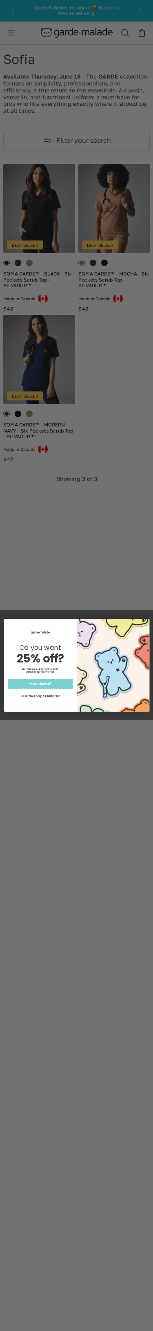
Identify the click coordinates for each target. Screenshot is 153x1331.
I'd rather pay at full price (40, 696)
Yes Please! (40, 684)
